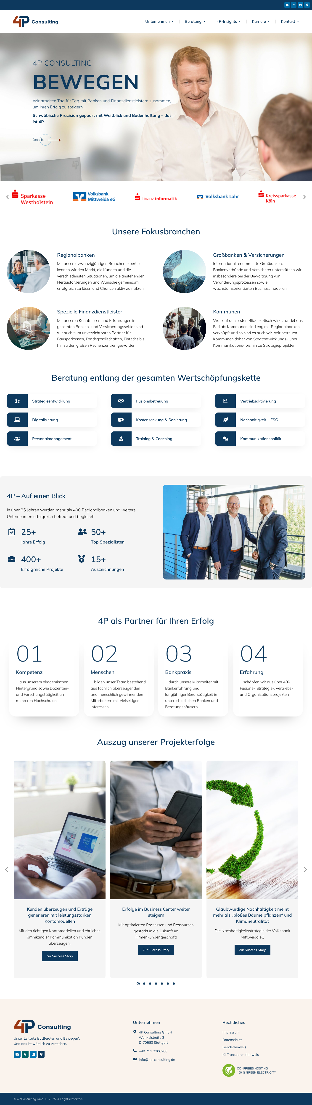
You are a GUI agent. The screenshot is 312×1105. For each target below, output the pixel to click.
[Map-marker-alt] (307, 5)
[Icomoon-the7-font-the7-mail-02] (17, 1054)
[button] (7, 197)
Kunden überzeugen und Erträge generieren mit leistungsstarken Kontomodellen (60, 915)
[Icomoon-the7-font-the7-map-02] (41, 1054)
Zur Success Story (59, 956)
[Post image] (60, 830)
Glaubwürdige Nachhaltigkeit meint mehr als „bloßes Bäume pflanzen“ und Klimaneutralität (252, 915)
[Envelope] (287, 5)
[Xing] (293, 5)
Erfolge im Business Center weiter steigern (156, 912)
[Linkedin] (300, 5)
